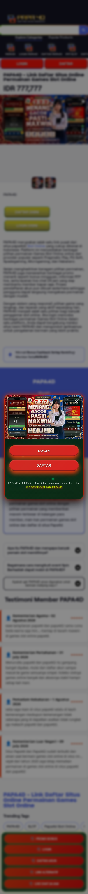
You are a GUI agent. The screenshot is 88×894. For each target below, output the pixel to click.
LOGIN (44, 451)
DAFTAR (44, 465)
